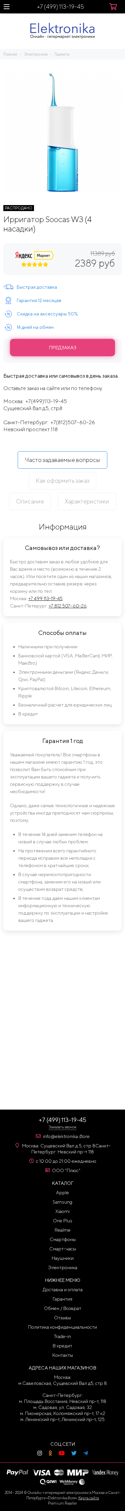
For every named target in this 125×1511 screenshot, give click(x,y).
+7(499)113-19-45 (46, 401)
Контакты (62, 1355)
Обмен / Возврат (62, 1308)
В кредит (62, 1345)
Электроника (62, 1267)
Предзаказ (62, 347)
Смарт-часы (62, 1248)
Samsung (62, 1202)
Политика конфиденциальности (62, 1327)
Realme (63, 1230)
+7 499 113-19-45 (45, 598)
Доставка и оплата (63, 1289)
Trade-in (62, 1336)
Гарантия (62, 1299)
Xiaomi (62, 1211)
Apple (62, 1192)
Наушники (63, 1258)
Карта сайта (88, 1498)
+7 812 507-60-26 (68, 605)
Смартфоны (63, 1239)
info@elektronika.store (66, 1136)
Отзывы (62, 1317)
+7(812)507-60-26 (72, 422)
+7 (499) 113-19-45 (60, 6)
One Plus (62, 1220)
